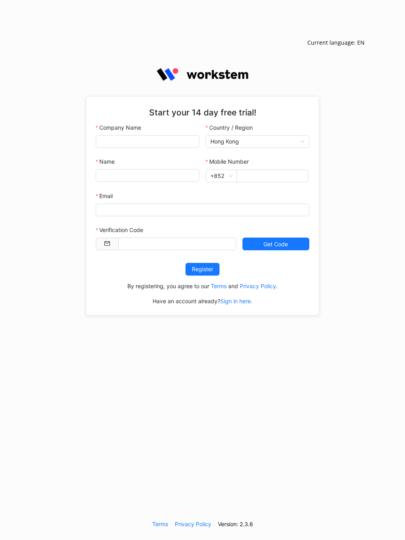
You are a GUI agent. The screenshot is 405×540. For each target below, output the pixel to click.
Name (107, 161)
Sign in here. (236, 301)
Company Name (120, 127)
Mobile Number (229, 161)
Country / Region (231, 127)
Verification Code (121, 230)
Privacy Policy (258, 286)
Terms (219, 286)
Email (106, 196)
